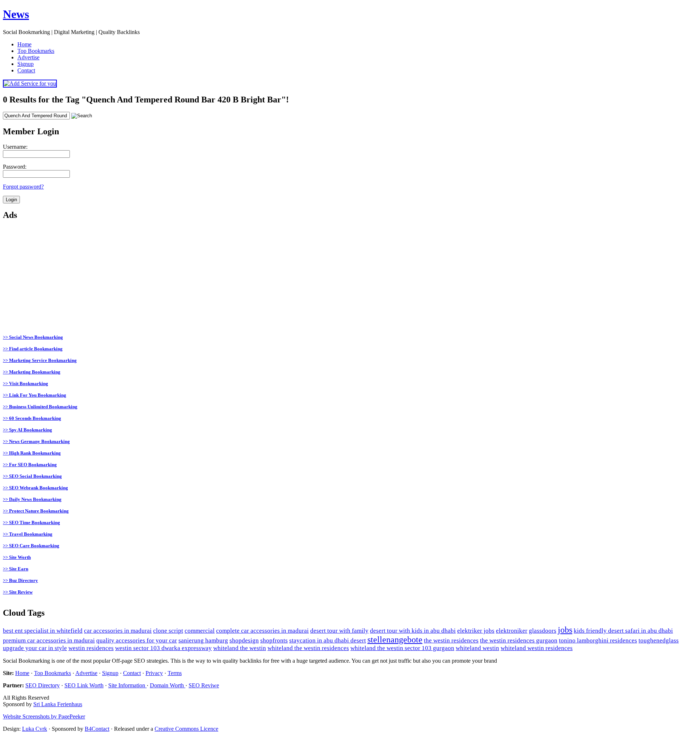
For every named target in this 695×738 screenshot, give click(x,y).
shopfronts (274, 640)
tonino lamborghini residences (598, 640)
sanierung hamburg (203, 640)
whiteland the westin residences (308, 648)
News (16, 14)
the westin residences (451, 640)
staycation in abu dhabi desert (327, 640)
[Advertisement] (220, 278)
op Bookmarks (35, 51)
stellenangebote (394, 639)
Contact (132, 673)
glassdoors (542, 630)
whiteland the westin (239, 648)
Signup (110, 673)
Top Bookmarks (52, 673)
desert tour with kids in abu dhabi (413, 630)
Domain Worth (167, 685)
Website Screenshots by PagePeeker (44, 716)
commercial (200, 630)
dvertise (28, 57)
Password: (14, 167)
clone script (168, 630)
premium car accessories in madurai (49, 640)
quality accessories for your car (136, 640)
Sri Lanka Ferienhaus (57, 704)
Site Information (127, 685)
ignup (25, 64)
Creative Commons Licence (186, 729)
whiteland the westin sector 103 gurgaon (402, 648)
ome (24, 44)
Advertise (86, 673)
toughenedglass (659, 640)
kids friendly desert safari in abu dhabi (623, 630)
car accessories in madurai (118, 630)
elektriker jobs (475, 630)
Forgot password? (23, 187)
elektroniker (511, 630)
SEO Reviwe (204, 685)
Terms (175, 673)
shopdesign (244, 640)
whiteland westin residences (537, 648)
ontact (26, 70)
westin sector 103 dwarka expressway (163, 648)
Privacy (154, 673)
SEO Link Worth (84, 685)
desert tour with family (339, 630)
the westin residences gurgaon (518, 640)
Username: (15, 147)
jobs (565, 629)
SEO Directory (42, 685)
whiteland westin (477, 648)
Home (22, 673)
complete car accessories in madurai (262, 630)
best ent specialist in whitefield (43, 630)
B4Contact (97, 729)
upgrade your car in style (35, 648)
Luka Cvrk (34, 729)
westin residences (91, 648)
